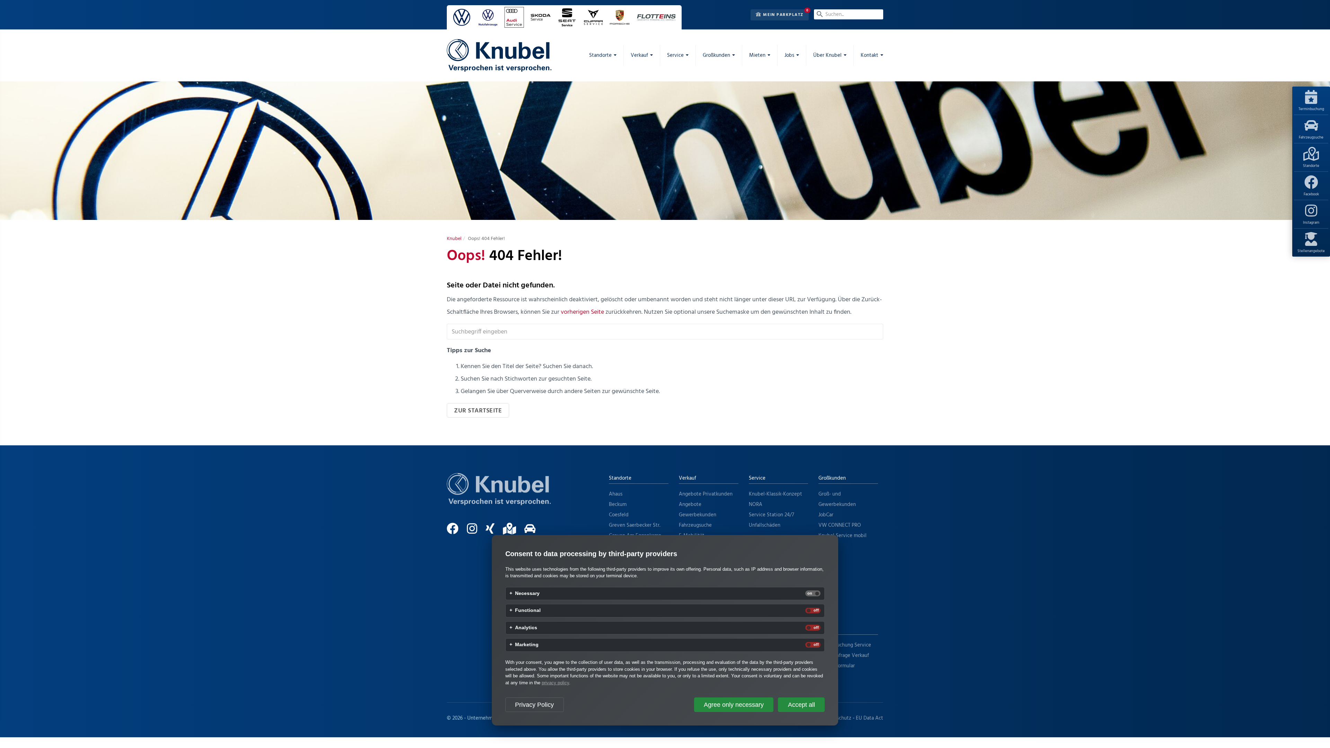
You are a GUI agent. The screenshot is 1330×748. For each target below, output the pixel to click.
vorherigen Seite (582, 312)
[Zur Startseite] (499, 497)
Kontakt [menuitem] (869, 55)
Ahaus (615, 494)
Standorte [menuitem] (600, 55)
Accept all (801, 704)
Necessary (527, 593)
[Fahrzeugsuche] (533, 531)
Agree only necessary (734, 704)
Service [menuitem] (675, 55)
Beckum (618, 504)
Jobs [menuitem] (789, 55)
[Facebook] (456, 531)
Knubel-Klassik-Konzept (775, 494)
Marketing (527, 644)
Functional (528, 610)
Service (757, 478)
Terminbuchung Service (844, 645)
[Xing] (494, 531)
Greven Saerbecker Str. (634, 525)
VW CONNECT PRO (839, 525)
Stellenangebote (1311, 251)
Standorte (1311, 166)
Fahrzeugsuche (1311, 137)
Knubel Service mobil (842, 536)
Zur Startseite (478, 411)
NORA (755, 504)
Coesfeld (619, 515)
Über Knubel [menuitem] (827, 55)
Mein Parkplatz (783, 14)
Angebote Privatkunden (706, 494)
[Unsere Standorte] (513, 531)
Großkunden (832, 478)
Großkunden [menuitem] (716, 55)
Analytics (526, 627)
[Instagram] (475, 531)
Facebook (1311, 194)
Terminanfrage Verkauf (843, 655)
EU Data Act (869, 718)
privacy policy (555, 682)
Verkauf (687, 478)
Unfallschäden (764, 525)
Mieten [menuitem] (757, 55)
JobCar (825, 515)
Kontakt (827, 629)
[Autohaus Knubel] (499, 55)
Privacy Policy (534, 704)
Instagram (1311, 223)
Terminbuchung (1311, 109)
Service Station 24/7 (771, 515)
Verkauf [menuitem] (639, 55)
